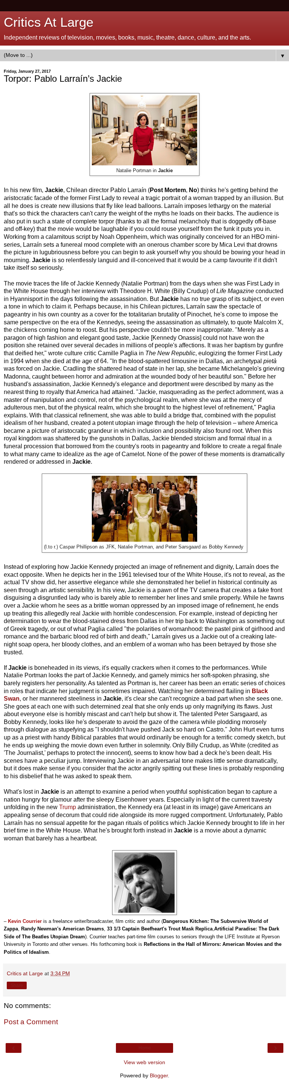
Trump (67, 807)
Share (17, 985)
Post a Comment (31, 1022)
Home (144, 1048)
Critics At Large (48, 22)
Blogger (159, 1075)
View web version (144, 1062)
